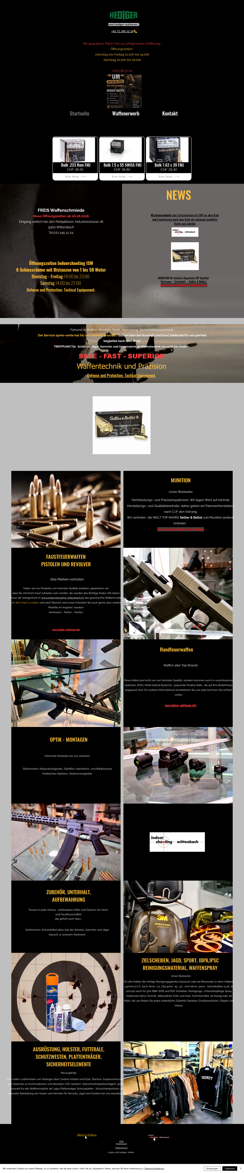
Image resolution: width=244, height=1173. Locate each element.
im (39, 597)
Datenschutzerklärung (154, 1168)
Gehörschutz (33, 929)
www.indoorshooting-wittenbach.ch (62, 597)
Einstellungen (212, 1168)
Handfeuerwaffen (176, 649)
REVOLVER (81, 564)
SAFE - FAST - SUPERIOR (122, 356)
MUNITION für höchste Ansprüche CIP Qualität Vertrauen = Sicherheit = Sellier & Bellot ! (184, 280)
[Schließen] (240, 1168)
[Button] (87, 1136)
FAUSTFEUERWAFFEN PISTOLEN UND (63, 560)
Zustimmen (230, 1168)
